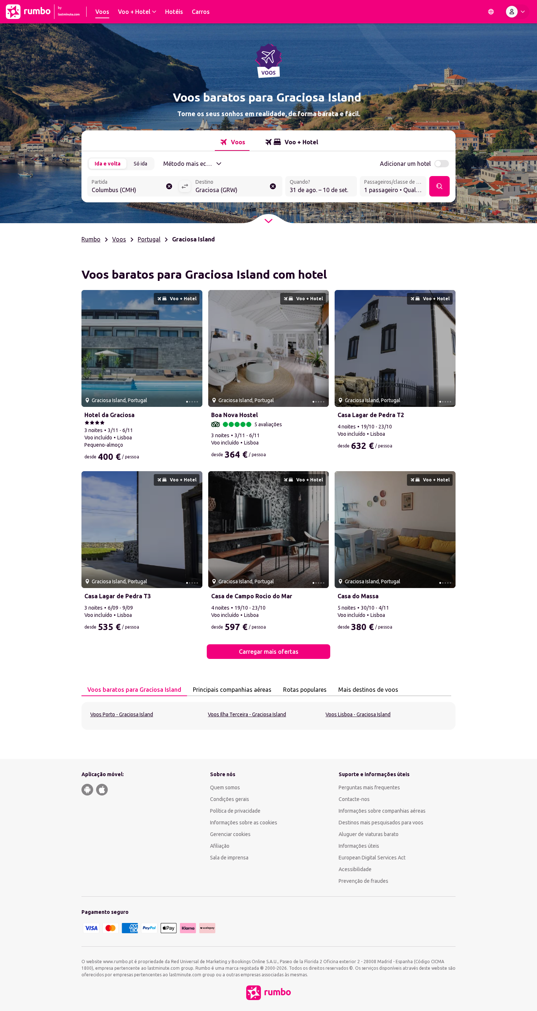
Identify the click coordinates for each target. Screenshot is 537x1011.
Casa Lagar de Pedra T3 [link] (117, 596)
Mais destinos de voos (368, 689)
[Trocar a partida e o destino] (185, 186)
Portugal (149, 239)
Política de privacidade (235, 811)
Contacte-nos (354, 799)
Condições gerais (229, 799)
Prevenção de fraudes (363, 881)
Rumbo (90, 239)
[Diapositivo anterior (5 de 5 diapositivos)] (89, 348)
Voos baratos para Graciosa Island (134, 689)
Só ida (140, 164)
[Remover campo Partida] (169, 186)
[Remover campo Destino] (273, 186)
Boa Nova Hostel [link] (234, 415)
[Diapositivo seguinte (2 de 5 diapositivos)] (193, 348)
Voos (119, 239)
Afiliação (219, 846)
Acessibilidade (355, 869)
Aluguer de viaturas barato (369, 834)
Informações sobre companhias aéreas (382, 811)
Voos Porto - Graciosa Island (121, 714)
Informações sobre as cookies (243, 822)
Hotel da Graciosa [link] (109, 415)
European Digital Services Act (372, 858)
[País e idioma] (491, 11)
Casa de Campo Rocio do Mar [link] (251, 596)
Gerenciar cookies (230, 834)
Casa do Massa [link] (358, 596)
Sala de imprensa (229, 858)
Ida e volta (108, 164)
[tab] (232, 142)
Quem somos (225, 787)
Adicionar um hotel (405, 163)
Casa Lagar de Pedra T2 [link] (371, 415)
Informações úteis (359, 846)
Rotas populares (305, 689)
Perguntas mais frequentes (369, 787)
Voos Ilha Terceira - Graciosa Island (247, 714)
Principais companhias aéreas (232, 689)
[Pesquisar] (439, 186)
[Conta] (516, 11)
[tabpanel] (268, 716)
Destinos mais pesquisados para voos (381, 822)
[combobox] (133, 187)
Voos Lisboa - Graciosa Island (358, 714)
